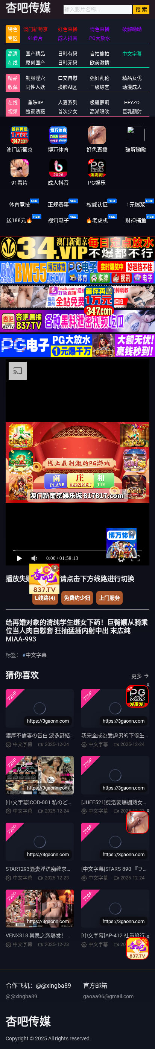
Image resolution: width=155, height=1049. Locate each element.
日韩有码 (68, 53)
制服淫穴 (35, 78)
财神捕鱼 (135, 220)
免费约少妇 (77, 598)
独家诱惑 (35, 111)
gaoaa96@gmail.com (108, 996)
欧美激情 (99, 62)
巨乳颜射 (132, 111)
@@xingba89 (21, 996)
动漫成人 (132, 87)
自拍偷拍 (99, 53)
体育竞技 (19, 205)
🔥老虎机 (97, 220)
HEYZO (132, 102)
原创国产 (35, 62)
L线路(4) (45, 598)
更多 (136, 676)
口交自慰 (68, 78)
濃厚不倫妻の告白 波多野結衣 (40, 735)
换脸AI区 (67, 87)
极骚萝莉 (99, 102)
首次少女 (68, 111)
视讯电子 (58, 220)
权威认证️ (97, 205)
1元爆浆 (135, 205)
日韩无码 (68, 62)
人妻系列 (68, 102)
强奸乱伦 (99, 78)
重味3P (35, 102)
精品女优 (132, 78)
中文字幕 (132, 53)
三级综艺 (99, 87)
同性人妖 (35, 87)
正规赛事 (58, 205)
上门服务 (109, 598)
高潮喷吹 (99, 111)
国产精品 (35, 53)
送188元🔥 (19, 220)
